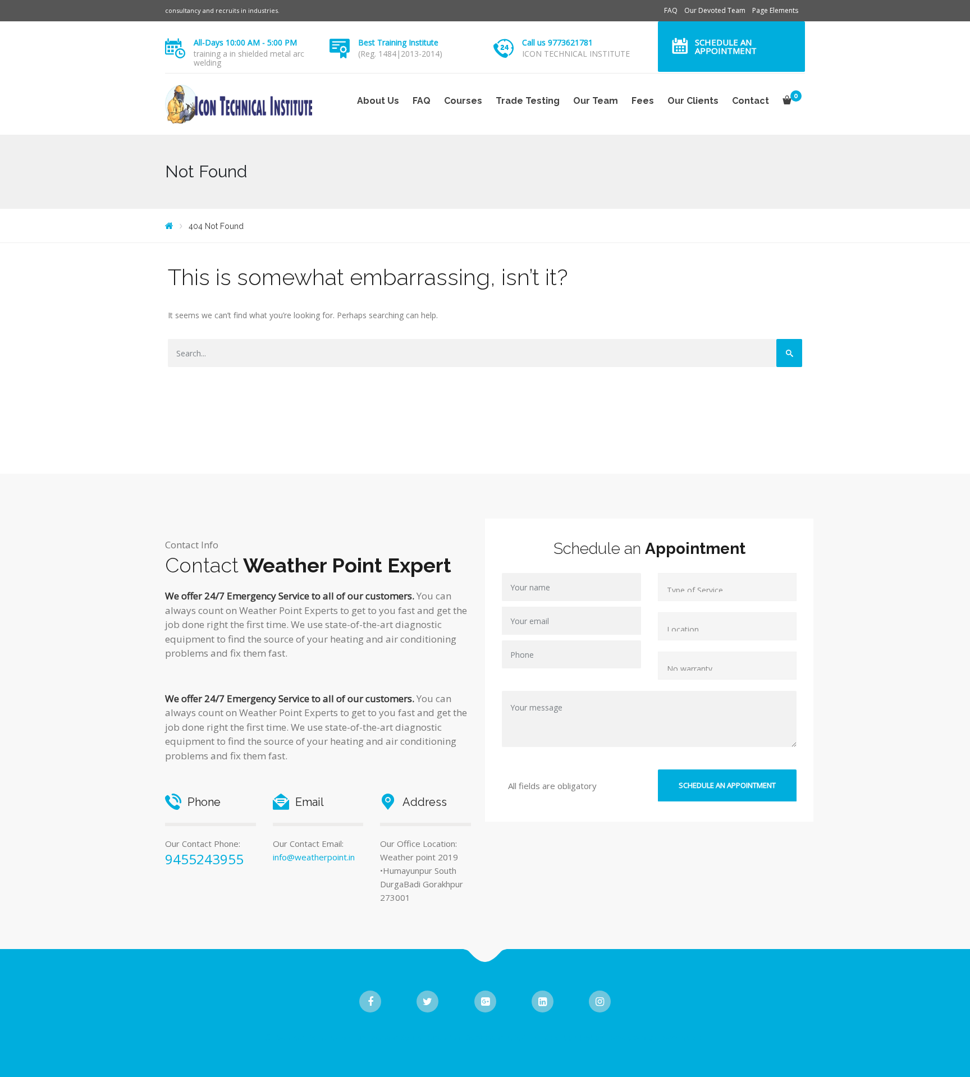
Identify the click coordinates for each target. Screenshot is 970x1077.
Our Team (595, 100)
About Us (378, 100)
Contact (750, 100)
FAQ (671, 10)
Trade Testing (528, 100)
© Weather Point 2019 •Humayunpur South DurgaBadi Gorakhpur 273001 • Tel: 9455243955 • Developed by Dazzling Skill (485, 1037)
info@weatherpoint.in (314, 857)
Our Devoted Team (714, 10)
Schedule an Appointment (726, 46)
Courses (463, 100)
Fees (643, 100)
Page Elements (775, 10)
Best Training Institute (398, 42)
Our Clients (693, 100)
